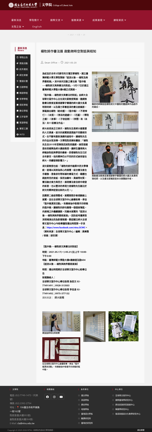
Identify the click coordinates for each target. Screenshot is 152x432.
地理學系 (85, 409)
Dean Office (51, 62)
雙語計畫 (23, 81)
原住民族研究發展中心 (125, 404)
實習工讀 (23, 128)
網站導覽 (140, 430)
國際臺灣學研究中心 (124, 400)
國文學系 (85, 395)
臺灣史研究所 (87, 423)
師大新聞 (59, 297)
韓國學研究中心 (122, 409)
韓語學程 (23, 92)
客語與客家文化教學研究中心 (127, 413)
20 (84, 34)
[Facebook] (47, 397)
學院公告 (23, 57)
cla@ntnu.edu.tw (25, 423)
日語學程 (23, 87)
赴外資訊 (23, 69)
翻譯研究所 (86, 418)
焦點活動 (23, 63)
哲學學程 (23, 98)
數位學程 (23, 110)
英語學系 (85, 400)
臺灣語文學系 (87, 413)
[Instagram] (54, 397)
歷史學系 (85, 404)
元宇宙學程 (22, 117)
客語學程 (23, 122)
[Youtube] (61, 397)
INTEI (22, 134)
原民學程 (23, 104)
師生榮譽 (23, 75)
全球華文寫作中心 (123, 395)
